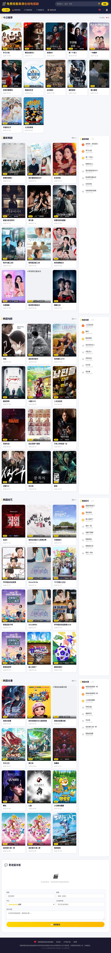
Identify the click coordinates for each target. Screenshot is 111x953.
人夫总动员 (58, 401)
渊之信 (31, 763)
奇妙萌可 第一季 (9, 848)
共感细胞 (6, 305)
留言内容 (9, 909)
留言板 (58, 942)
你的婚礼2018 (59, 359)
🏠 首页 (6, 10)
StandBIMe (33, 625)
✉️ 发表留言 (55, 925)
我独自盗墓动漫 (59, 721)
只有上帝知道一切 (60, 444)
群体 (55, 486)
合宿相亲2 (58, 540)
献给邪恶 (6, 401)
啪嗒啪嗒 (57, 848)
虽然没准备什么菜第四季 (37, 540)
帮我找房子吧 (8, 625)
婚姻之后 (57, 305)
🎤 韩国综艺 (40, 10)
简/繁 (75, 942)
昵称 (8, 892)
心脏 (30, 806)
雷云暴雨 (94, 90)
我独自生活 (29, 90)
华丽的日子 (7, 127)
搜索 (104, 4)
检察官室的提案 (59, 220)
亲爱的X (50, 53)
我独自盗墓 (7, 721)
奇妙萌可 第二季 (34, 848)
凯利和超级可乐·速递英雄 (38, 721)
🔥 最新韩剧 (16, 10)
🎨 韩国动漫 (51, 10)
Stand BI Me (33, 582)
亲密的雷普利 (8, 90)
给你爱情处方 (59, 263)
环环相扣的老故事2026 (62, 625)
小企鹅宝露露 (59, 806)
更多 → (74, 138)
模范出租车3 (29, 53)
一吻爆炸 (94, 53)
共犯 (4, 359)
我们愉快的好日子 (35, 178)
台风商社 (50, 90)
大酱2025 (32, 401)
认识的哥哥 (29, 127)
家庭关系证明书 (8, 220)
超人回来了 (33, 667)
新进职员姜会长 (34, 305)
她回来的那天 (33, 359)
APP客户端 (67, 942)
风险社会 (6, 444)
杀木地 (31, 486)
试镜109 (6, 486)
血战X (5, 540)
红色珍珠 (57, 178)
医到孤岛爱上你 (34, 263)
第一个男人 (73, 53)
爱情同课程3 (7, 178)
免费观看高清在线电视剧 (45, 942)
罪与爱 (31, 220)
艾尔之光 (6, 763)
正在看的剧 (59, 901)
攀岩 (4, 806)
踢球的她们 (58, 667)
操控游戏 (72, 90)
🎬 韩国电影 (28, 10)
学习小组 (6, 53)
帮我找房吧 (7, 667)
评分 (8, 901)
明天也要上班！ (8, 263)
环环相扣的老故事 (9, 582)
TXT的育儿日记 (59, 582)
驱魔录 (56, 763)
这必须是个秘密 (34, 444)
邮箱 (57, 892)
